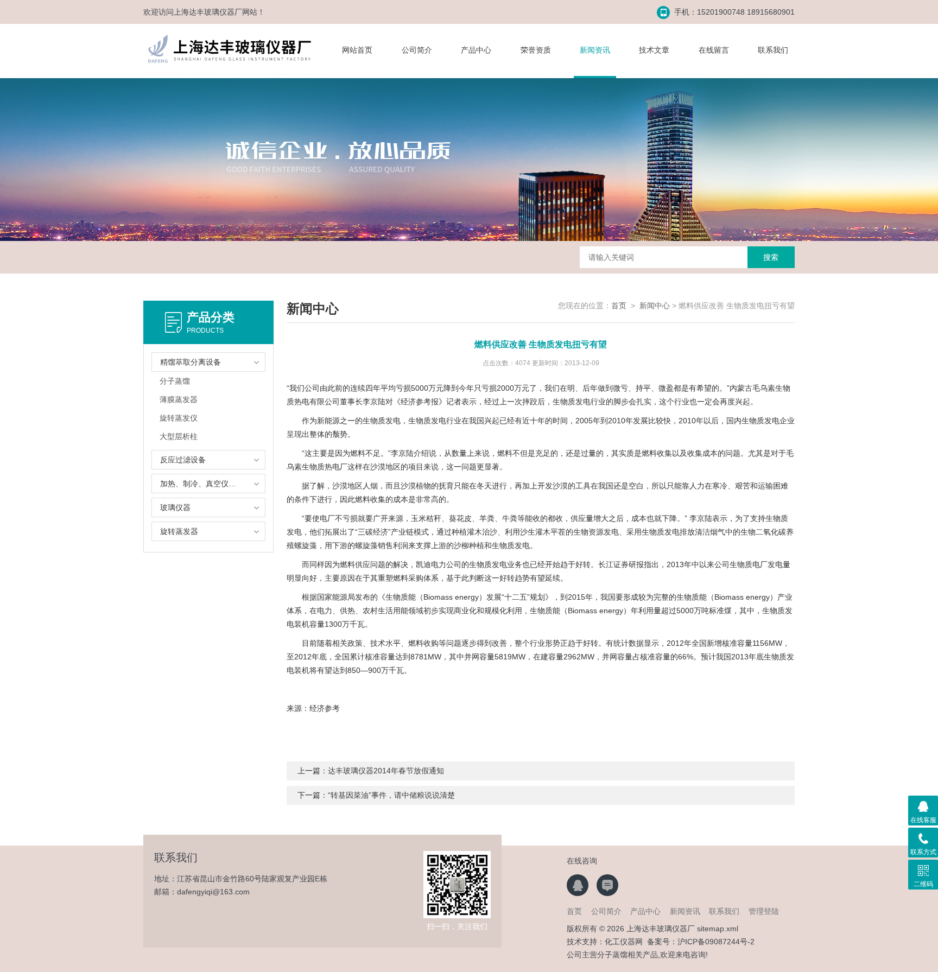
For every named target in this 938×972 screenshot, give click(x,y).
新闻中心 (654, 305)
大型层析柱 (179, 436)
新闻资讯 (595, 50)
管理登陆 (764, 911)
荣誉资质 (536, 50)
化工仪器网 (624, 941)
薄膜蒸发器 (179, 399)
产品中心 (476, 50)
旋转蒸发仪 (179, 418)
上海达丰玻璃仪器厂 (208, 12)
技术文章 (654, 50)
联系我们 (773, 50)
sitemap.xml (717, 928)
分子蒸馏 (175, 381)
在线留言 (714, 50)
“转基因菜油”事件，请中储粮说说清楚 (391, 795)
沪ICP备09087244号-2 (716, 941)
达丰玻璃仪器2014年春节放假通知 (386, 770)
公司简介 (417, 50)
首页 (618, 305)
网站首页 (357, 50)
